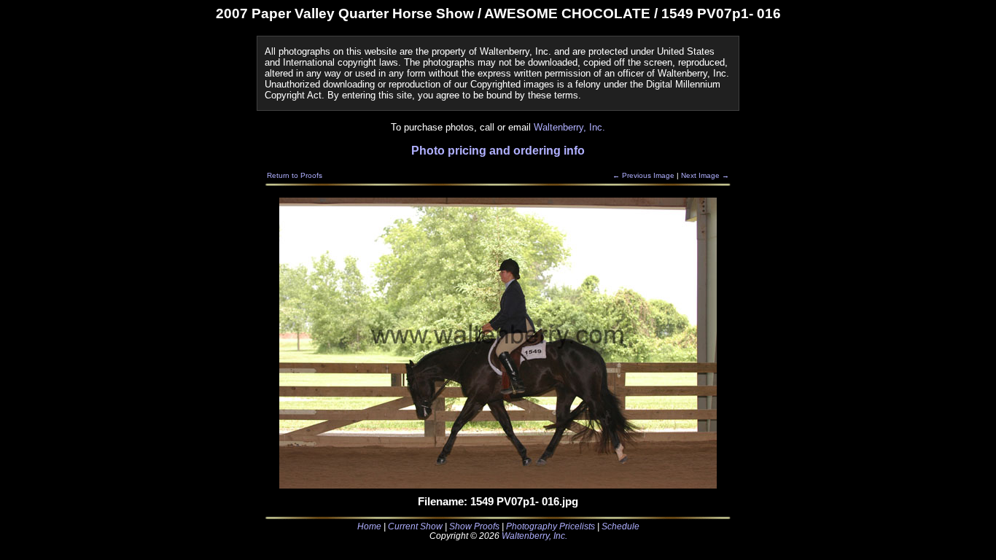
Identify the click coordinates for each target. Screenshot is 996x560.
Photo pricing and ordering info (498, 150)
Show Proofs (474, 526)
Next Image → (705, 175)
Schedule (620, 526)
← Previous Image (643, 175)
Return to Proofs (294, 175)
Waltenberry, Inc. (569, 127)
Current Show (415, 526)
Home (369, 526)
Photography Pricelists (550, 526)
